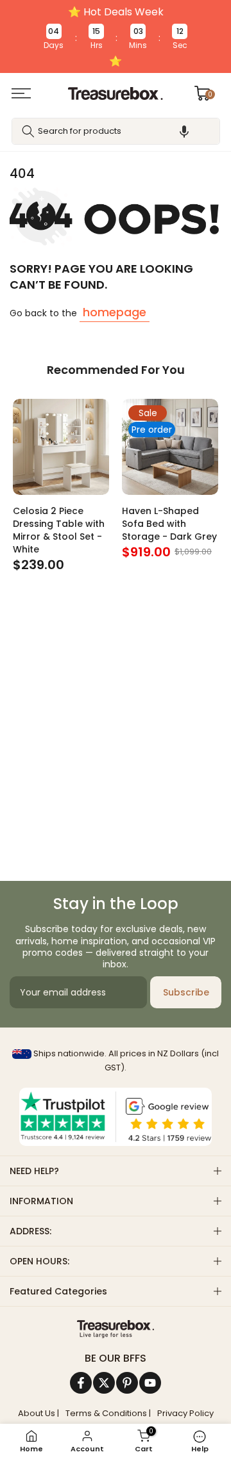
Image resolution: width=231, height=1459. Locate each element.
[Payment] (115, 1329)
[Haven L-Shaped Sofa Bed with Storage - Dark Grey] (170, 447)
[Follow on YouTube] (150, 1383)
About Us (36, 1413)
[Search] (28, 131)
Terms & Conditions (106, 1413)
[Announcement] (115, 36)
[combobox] (115, 131)
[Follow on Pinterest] (127, 1383)
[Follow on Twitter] (104, 1383)
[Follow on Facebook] (81, 1383)
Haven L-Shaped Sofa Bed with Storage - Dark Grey (169, 523)
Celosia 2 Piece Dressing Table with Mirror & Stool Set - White (59, 530)
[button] (184, 131)
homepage (114, 312)
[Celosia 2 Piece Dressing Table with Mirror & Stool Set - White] (61, 447)
